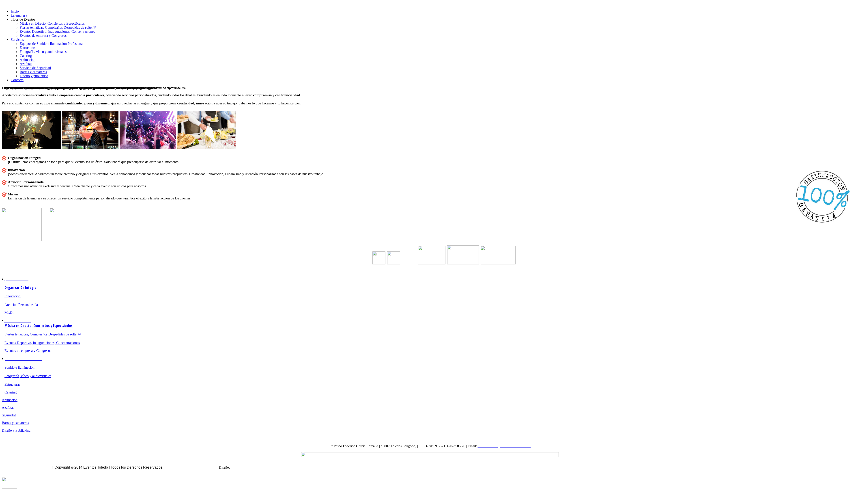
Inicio (15, 11)
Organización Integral (21, 287)
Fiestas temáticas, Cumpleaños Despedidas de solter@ (58, 27)
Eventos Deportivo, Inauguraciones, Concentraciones (57, 31)
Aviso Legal (11, 467)
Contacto (17, 80)
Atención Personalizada (21, 305)
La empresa (19, 15)
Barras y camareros (33, 72)
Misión (9, 312)
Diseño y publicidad (34, 76)
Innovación (12, 296)
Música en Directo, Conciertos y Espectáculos (52, 23)
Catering (26, 56)
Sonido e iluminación (19, 367)
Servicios (17, 39)
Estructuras (27, 48)
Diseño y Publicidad (16, 430)
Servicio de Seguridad (35, 68)
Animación (27, 60)
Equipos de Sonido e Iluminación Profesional (52, 43)
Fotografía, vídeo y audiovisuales (43, 52)
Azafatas (26, 64)
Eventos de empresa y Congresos (43, 35)
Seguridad (9, 415)
